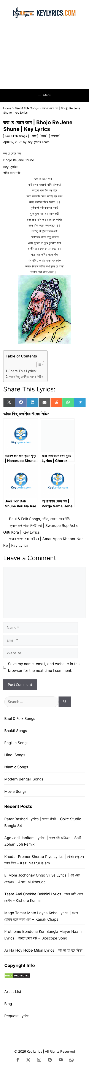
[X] (28, 1061)
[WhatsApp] (71, 1061)
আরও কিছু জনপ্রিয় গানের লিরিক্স (26, 377)
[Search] (65, 701)
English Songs (16, 743)
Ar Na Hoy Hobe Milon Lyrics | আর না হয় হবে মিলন (43, 950)
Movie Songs (15, 791)
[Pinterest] (50, 1061)
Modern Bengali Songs (23, 779)
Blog (8, 1004)
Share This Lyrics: (22, 371)
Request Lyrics (17, 1016)
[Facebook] (17, 1061)
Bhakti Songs (15, 731)
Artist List (12, 991)
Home (7, 108)
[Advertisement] (44, 57)
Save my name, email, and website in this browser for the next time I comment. (44, 667)
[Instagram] (39, 1061)
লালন (43, 136)
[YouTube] (61, 1061)
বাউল (34, 136)
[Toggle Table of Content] (38, 364)
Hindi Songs (14, 755)
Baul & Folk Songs (27, 108)
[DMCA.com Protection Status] (17, 977)
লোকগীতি (55, 136)
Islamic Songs (16, 767)
